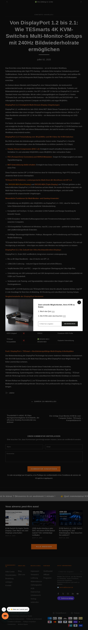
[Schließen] (79, 302)
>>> (53, 311)
